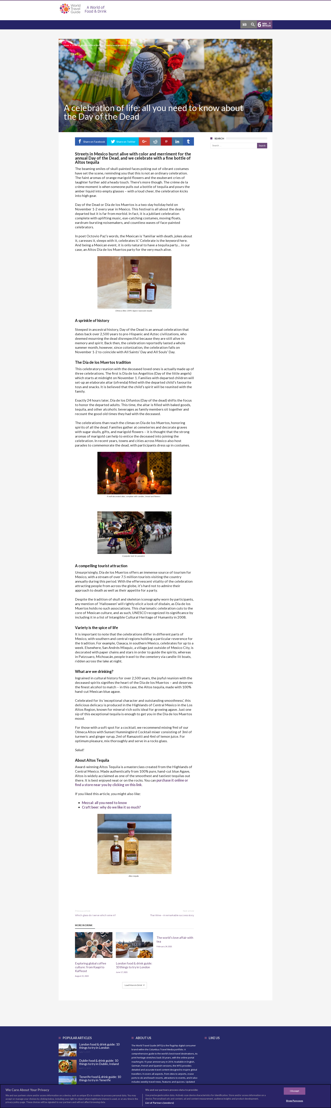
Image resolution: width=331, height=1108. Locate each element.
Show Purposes (294, 1100)
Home (66, 45)
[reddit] (155, 141)
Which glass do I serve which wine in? (95, 913)
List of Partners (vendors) (159, 1102)
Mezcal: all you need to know (104, 803)
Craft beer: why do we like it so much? (111, 807)
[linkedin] (177, 141)
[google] (144, 141)
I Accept (294, 1091)
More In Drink (83, 925)
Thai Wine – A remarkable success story (172, 913)
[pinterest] (166, 141)
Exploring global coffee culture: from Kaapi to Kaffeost (90, 967)
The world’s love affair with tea (175, 939)
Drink (75, 45)
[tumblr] (188, 141)
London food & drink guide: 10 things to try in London (134, 965)
